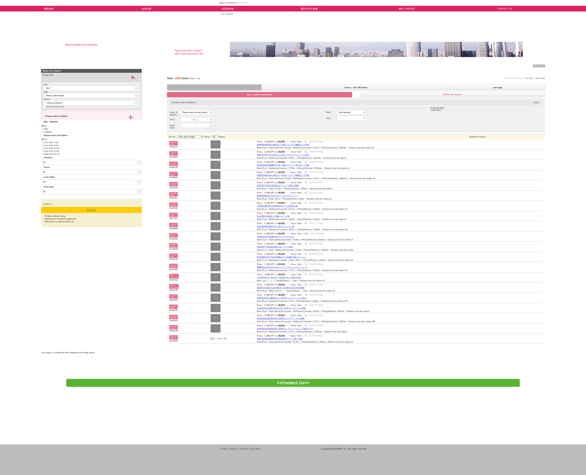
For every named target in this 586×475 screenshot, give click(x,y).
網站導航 (255, 449)
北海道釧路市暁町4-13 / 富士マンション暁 (275, 226)
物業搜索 (229, 14)
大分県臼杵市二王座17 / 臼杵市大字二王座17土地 (279, 277)
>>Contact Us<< (293, 382)
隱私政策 (234, 449)
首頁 (222, 14)
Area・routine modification (259, 95)
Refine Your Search (452, 94)
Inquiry (91, 210)
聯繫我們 (244, 449)
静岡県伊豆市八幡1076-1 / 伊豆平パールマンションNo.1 (282, 298)
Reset (536, 102)
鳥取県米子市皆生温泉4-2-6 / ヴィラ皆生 (275, 247)
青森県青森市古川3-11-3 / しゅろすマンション (277, 196)
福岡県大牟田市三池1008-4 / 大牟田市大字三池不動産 (280, 288)
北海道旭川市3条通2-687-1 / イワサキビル (275, 237)
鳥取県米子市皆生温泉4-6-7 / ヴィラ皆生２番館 (278, 185)
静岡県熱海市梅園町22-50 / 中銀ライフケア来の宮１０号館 (283, 165)
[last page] (540, 78)
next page (529, 78)
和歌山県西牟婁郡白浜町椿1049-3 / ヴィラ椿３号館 (279, 339)
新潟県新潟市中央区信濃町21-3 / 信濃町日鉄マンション (281, 257)
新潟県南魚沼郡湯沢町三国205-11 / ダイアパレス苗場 (280, 318)
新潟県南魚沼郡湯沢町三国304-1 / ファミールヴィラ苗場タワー (285, 328)
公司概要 (223, 449)
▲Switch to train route (55, 106)
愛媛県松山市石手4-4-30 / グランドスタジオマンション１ (282, 267)
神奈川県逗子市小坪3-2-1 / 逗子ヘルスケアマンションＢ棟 (283, 155)
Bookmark (538, 66)
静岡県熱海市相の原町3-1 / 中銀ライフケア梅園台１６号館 (283, 145)
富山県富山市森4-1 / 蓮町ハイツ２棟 (273, 216)
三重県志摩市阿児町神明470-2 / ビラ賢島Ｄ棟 (277, 206)
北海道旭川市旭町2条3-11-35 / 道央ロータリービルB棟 (281, 308)
